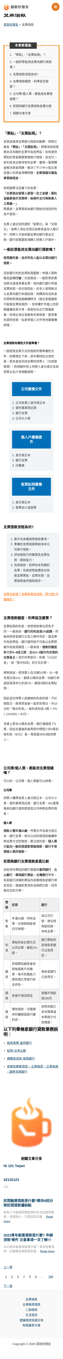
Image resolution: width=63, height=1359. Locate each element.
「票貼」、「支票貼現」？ (28, 54)
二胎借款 (31, 1310)
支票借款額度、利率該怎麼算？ (29, 84)
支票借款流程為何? (24, 74)
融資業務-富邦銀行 (19, 1043)
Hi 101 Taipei (14, 1166)
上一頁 (8, 1267)
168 (50, 1276)
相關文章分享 (20, 113)
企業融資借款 (31, 1304)
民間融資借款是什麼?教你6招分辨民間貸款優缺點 (28, 1203)
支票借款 (31, 1299)
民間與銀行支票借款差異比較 (31, 106)
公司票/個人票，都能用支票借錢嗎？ (31, 96)
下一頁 (8, 1286)
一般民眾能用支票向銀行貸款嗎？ (31, 64)
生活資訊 (31, 1315)
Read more (47, 1251)
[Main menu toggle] (56, 7)
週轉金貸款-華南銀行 (21, 1058)
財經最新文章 (31, 1325)
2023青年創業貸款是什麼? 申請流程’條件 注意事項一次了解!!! (28, 1237)
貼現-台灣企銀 (16, 1050)
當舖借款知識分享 (31, 1320)
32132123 (11, 1180)
